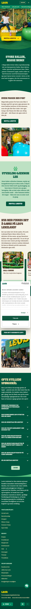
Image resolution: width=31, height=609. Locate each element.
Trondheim (4, 558)
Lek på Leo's (15, 7)
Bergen (3, 537)
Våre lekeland (6, 7)
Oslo (2, 549)
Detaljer (23, 312)
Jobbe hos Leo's (6, 570)
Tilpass (14, 324)
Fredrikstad (5, 540)
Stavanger (4, 552)
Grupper (4, 519)
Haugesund (4, 542)
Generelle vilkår (6, 597)
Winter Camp (5, 522)
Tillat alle (15, 318)
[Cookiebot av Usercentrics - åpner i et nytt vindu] (22, 283)
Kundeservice (5, 567)
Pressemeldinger (6, 575)
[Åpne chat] (26, 586)
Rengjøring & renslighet (8, 581)
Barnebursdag (5, 516)
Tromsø (3, 555)
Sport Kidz (4, 528)
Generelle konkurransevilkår (20, 597)
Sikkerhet (4, 578)
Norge (7, 604)
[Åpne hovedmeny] (28, 3)
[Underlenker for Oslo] (6, 549)
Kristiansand (5, 545)
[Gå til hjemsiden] (4, 2)
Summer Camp (6, 525)
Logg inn (23, 2)
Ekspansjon (4, 572)
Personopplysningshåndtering (10, 595)
